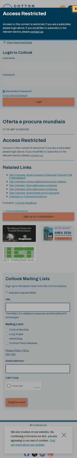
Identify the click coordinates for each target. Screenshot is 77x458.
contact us (36, 31)
